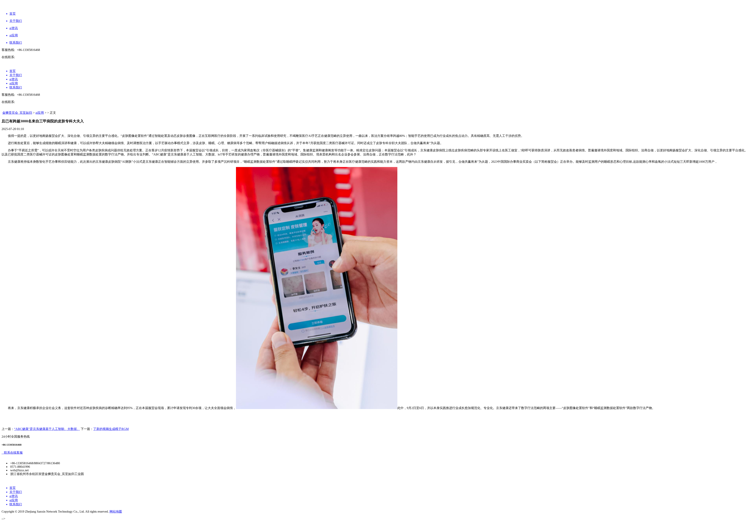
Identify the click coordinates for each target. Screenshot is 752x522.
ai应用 (39, 112)
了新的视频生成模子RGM (111, 429)
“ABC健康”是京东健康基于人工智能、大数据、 (47, 429)
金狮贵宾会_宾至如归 (17, 112)
